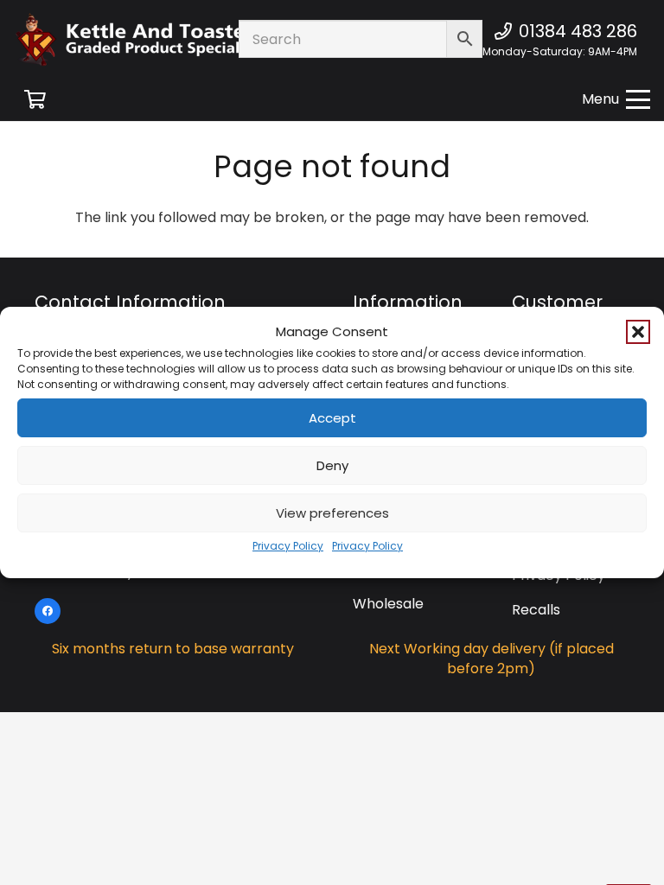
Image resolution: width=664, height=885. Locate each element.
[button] (638, 332)
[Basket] (34, 99)
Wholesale (388, 604)
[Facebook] (48, 611)
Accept (332, 418)
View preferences (332, 513)
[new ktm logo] (159, 39)
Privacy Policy (287, 545)
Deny (332, 465)
